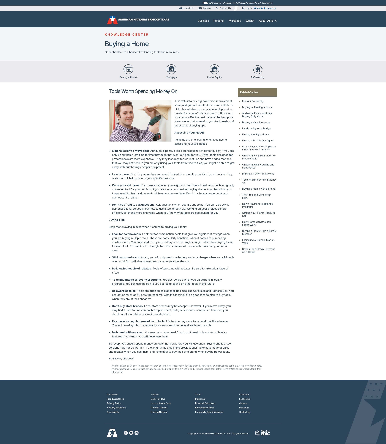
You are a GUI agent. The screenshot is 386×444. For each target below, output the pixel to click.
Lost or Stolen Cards (161, 403)
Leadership (244, 399)
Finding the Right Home (255, 134)
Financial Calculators (205, 403)
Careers (207, 8)
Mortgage (235, 20)
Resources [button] (112, 394)
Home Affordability (253, 101)
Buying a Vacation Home (256, 122)
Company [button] (244, 394)
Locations (188, 8)
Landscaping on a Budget (256, 128)
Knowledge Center (204, 407)
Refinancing (257, 77)
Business (203, 20)
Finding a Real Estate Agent (257, 140)
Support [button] (155, 394)
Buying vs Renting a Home (257, 107)
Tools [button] (198, 394)
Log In (249, 8)
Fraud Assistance (115, 399)
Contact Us (225, 8)
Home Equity (214, 77)
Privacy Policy (114, 403)
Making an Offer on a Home (258, 173)
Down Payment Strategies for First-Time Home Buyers (259, 148)
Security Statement (116, 407)
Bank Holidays (158, 399)
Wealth (250, 20)
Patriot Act (200, 399)
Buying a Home (128, 77)
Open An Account (263, 8)
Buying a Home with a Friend (258, 188)
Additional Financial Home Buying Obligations (257, 115)
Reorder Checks (159, 407)
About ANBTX (268, 20)
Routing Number (159, 412)
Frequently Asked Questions (209, 412)
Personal (218, 20)
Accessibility (113, 412)
